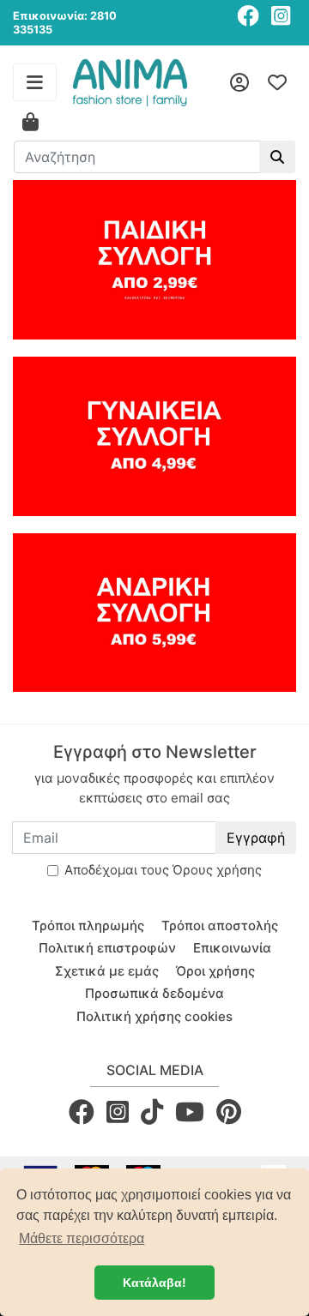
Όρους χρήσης (217, 870)
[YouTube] (189, 1111)
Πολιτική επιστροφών (107, 948)
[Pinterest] (228, 1111)
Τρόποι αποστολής (219, 925)
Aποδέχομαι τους (163, 870)
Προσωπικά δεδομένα (154, 993)
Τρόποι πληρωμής (88, 925)
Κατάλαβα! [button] (154, 1282)
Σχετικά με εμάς (107, 971)
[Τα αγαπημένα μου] (277, 82)
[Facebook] (248, 15)
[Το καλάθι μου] (30, 123)
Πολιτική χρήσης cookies (154, 1016)
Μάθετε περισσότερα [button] (81, 1238)
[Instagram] (280, 15)
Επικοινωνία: (50, 15)
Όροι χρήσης (215, 971)
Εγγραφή (256, 837)
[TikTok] (152, 1111)
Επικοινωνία (232, 948)
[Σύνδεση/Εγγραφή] (239, 82)
